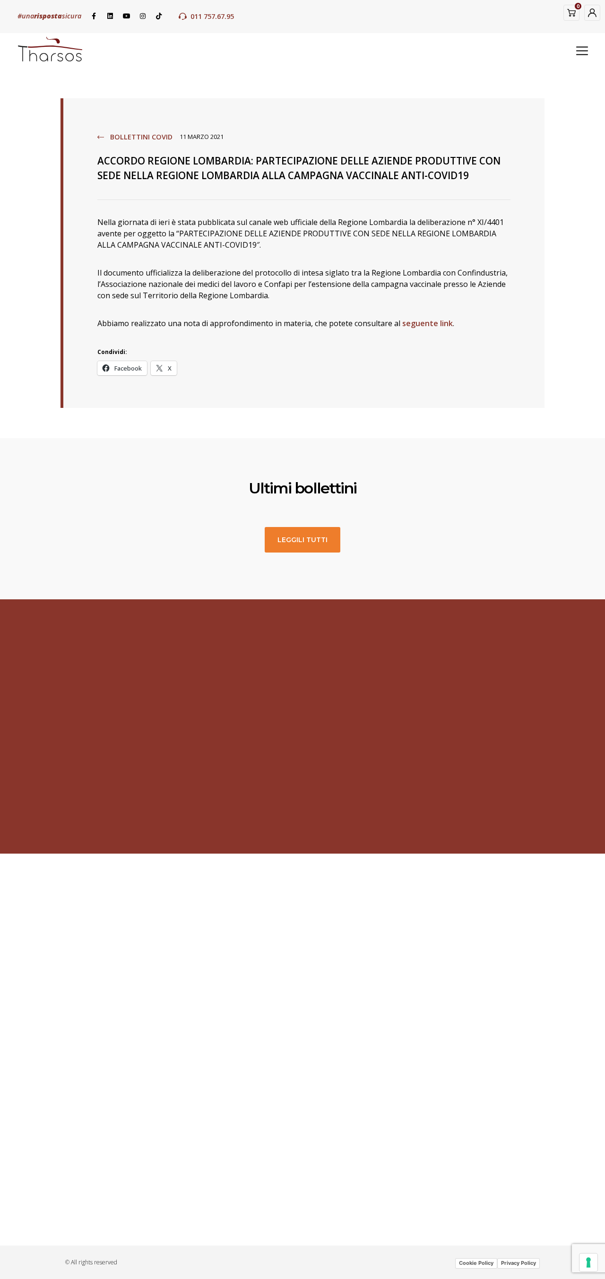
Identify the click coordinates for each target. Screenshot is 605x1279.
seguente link (427, 323)
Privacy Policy (518, 1263)
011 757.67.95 (212, 16)
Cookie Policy (476, 1263)
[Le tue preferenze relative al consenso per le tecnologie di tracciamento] (588, 1262)
